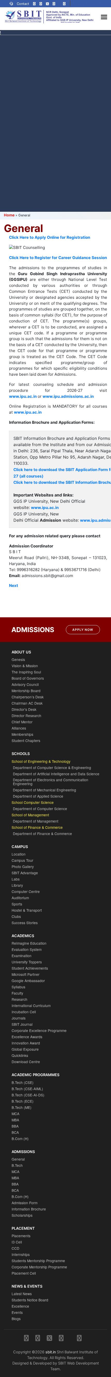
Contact (23, 4)
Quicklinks (20, 1055)
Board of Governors (28, 678)
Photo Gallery (23, 866)
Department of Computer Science (40, 808)
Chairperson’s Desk (28, 696)
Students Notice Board (30, 1299)
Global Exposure (25, 1049)
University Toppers (27, 961)
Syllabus (18, 986)
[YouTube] (64, 4)
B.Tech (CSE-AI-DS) (28, 1094)
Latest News (22, 1293)
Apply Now (82, 630)
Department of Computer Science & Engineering (52, 767)
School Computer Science (33, 802)
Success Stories (25, 922)
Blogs (16, 1318)
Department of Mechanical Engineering (44, 789)
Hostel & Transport (27, 910)
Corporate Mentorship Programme (39, 1266)
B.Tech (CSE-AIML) (27, 1088)
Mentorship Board (26, 690)
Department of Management (35, 821)
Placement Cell (24, 1273)
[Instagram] (34, 4)
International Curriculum (31, 1005)
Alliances (19, 728)
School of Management (30, 814)
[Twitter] (47, 4)
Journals (19, 1018)
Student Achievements (30, 968)
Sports (17, 903)
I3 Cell (17, 1241)
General (18, 1159)
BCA (15, 1132)
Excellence (20, 1306)
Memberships (22, 734)
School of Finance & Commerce (37, 827)
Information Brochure (29, 1209)
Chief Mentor (22, 721)
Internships (21, 1254)
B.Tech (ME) (21, 1107)
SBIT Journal (22, 1024)
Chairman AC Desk (27, 703)
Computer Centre (26, 891)
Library (17, 885)
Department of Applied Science (38, 796)
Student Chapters (26, 740)
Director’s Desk (24, 709)
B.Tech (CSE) (23, 1082)
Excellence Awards (27, 1036)
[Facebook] (40, 4)
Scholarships (22, 1215)
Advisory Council (25, 684)
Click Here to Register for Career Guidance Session (58, 257)
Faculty (17, 993)
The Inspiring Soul (26, 671)
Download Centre (26, 1061)
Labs (16, 879)
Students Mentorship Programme (38, 1260)
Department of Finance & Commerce (42, 833)
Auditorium (20, 897)
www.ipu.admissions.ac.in (68, 396)
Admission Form (24, 1202)
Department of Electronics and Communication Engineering (50, 781)
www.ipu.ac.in (45, 507)
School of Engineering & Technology (41, 761)
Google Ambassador (28, 980)
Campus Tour (22, 860)
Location (19, 854)
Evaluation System (27, 949)
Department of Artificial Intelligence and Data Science (56, 773)
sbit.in (50, 1352)
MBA (15, 1119)
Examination (21, 955)
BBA (15, 1126)
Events (17, 1312)
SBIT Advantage (25, 872)
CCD (15, 1248)
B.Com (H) (20, 1138)
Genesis (18, 659)
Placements (21, 1235)
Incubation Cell (24, 1011)
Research (19, 999)
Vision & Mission (25, 665)
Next (13, 585)
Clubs (16, 916)
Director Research (26, 715)
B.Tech (17, 1165)
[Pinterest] (54, 4)
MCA (15, 1113)
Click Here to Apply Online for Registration (49, 237)
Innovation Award (26, 1042)
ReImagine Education (29, 943)
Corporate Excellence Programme (39, 1030)
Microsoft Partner (25, 974)
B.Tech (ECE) (23, 1101)
